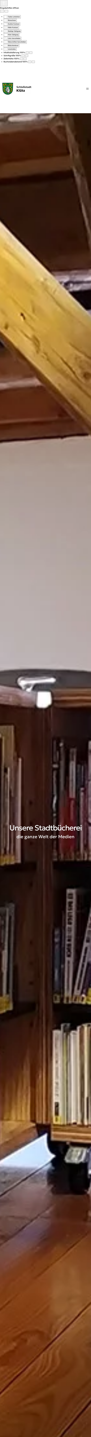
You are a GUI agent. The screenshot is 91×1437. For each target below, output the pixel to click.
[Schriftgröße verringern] (23, 55)
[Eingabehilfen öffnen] (4, 3)
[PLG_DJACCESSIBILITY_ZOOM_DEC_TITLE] (27, 52)
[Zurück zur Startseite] (16, 89)
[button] (87, 89)
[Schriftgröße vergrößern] (26, 55)
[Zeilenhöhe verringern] (21, 58)
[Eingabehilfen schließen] (6, 11)
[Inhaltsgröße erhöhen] (30, 52)
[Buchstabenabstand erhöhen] (33, 62)
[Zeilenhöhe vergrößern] (25, 58)
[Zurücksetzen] (2, 11)
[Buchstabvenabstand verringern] (29, 62)
